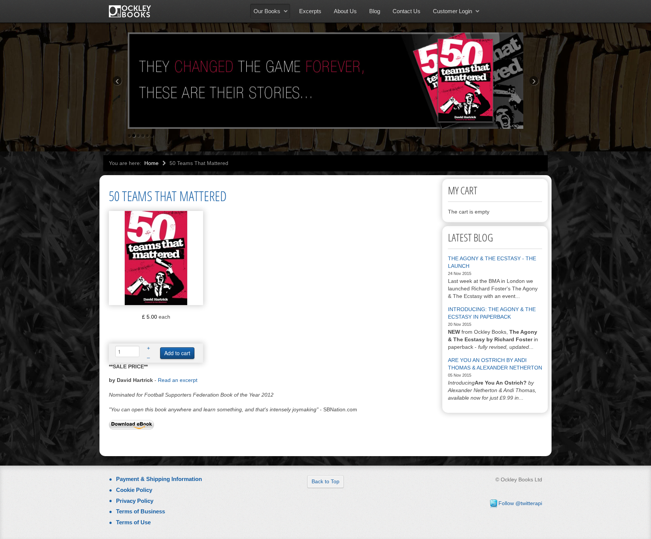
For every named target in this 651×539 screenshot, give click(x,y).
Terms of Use (133, 522)
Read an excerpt (177, 380)
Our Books (267, 11)
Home (151, 163)
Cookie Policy (134, 490)
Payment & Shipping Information (159, 479)
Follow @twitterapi (520, 503)
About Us (345, 11)
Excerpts (310, 11)
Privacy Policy (134, 501)
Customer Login (452, 11)
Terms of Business (140, 511)
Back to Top (325, 481)
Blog (374, 11)
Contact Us (406, 11)
